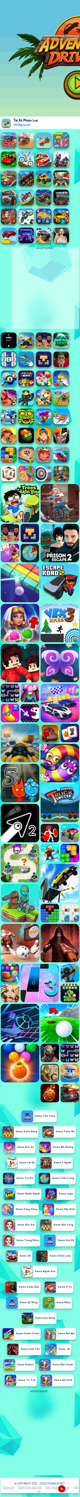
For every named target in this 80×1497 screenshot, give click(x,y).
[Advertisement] (40, 1434)
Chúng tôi (8, 1487)
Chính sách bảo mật (30, 1487)
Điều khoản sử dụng (58, 1487)
